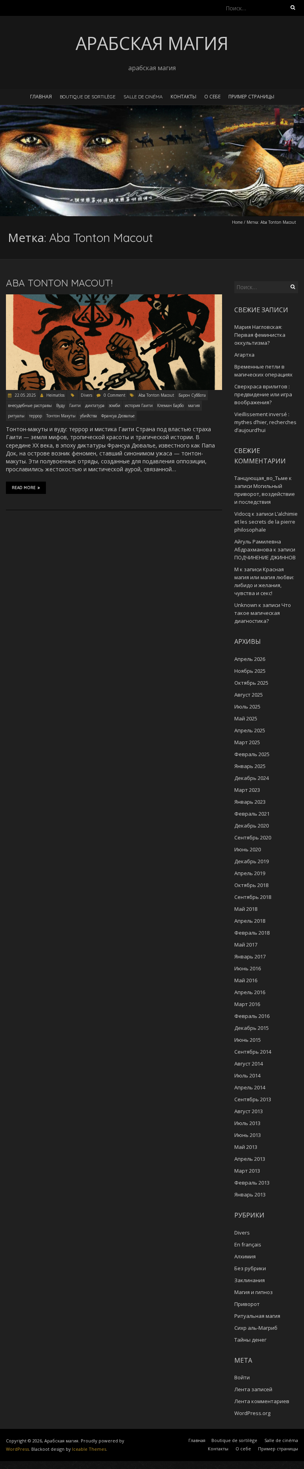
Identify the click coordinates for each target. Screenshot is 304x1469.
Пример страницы (251, 97)
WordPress (17, 1449)
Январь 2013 (250, 1194)
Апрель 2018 (249, 920)
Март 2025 (247, 742)
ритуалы (16, 416)
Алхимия (245, 1256)
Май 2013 (245, 1146)
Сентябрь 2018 (252, 897)
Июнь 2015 (247, 1039)
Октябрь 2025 (251, 682)
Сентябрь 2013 (252, 1099)
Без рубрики (250, 1268)
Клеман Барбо (170, 405)
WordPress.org (252, 1413)
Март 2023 (247, 789)
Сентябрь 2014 (252, 1051)
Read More (24, 487)
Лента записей (253, 1389)
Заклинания (249, 1280)
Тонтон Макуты (61, 416)
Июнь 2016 (247, 968)
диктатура (94, 405)
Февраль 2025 (252, 754)
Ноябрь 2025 (250, 670)
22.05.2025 (24, 395)
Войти (242, 1377)
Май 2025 (245, 718)
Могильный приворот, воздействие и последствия (264, 493)
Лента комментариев (261, 1401)
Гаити (75, 405)
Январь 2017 (250, 956)
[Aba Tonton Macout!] (114, 298)
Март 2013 (247, 1170)
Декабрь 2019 (251, 861)
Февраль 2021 (252, 813)
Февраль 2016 (252, 1016)
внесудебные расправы (30, 405)
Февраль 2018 (252, 932)
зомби (114, 405)
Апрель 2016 (249, 992)
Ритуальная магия (257, 1315)
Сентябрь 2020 (252, 837)
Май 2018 (245, 908)
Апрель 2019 (249, 873)
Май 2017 (245, 944)
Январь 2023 (250, 801)
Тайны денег (250, 1339)
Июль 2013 (247, 1123)
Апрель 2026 (249, 658)
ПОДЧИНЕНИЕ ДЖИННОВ (265, 557)
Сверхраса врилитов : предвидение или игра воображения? (263, 394)
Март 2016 (247, 1004)
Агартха (244, 354)
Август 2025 (248, 694)
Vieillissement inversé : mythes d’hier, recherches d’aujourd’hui (265, 422)
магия (194, 405)
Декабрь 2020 (251, 825)
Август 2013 (248, 1111)
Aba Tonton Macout (156, 395)
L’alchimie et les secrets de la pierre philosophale (266, 521)
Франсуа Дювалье (118, 416)
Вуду (60, 405)
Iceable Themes (89, 1449)
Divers (86, 395)
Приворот (247, 1304)
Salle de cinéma (143, 97)
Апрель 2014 (249, 1087)
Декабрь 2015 (251, 1027)
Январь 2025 (250, 766)
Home (237, 222)
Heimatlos (55, 395)
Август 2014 (248, 1063)
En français (247, 1244)
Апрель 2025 (249, 730)
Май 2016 (245, 980)
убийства (88, 416)
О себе (212, 97)
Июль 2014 (247, 1075)
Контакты (183, 97)
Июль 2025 (247, 706)
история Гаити (139, 405)
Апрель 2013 (249, 1158)
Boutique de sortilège (88, 97)
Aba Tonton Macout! (59, 283)
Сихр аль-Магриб (255, 1327)
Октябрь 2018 (251, 885)
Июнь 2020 (247, 849)
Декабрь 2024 (251, 778)
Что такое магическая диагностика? (262, 612)
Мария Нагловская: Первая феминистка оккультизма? (259, 334)
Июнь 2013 (247, 1135)
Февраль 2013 (252, 1182)
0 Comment (114, 395)
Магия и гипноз (253, 1292)
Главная (41, 97)
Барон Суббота (192, 395)
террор (35, 416)
